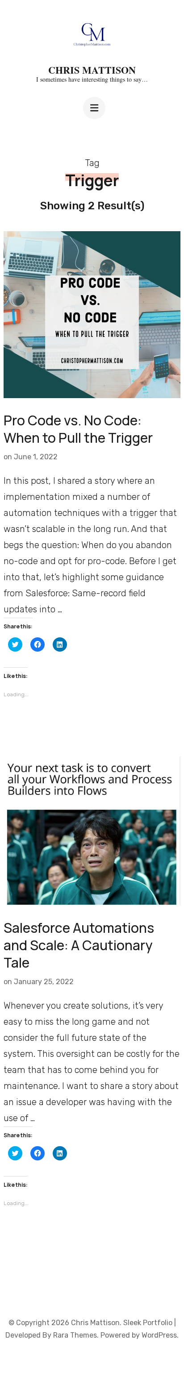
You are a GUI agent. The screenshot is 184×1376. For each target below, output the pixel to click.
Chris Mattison (92, 69)
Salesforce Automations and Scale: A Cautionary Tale (79, 945)
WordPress (159, 1335)
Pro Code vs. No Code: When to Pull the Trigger (78, 429)
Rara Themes (75, 1335)
